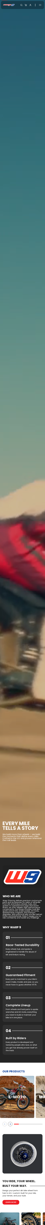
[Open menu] (40, 5)
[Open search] (21, 5)
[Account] (30, 5)
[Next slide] (10, 1124)
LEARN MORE (11, 1202)
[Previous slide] (4, 1124)
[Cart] (26, 5)
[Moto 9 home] (9, 5)
